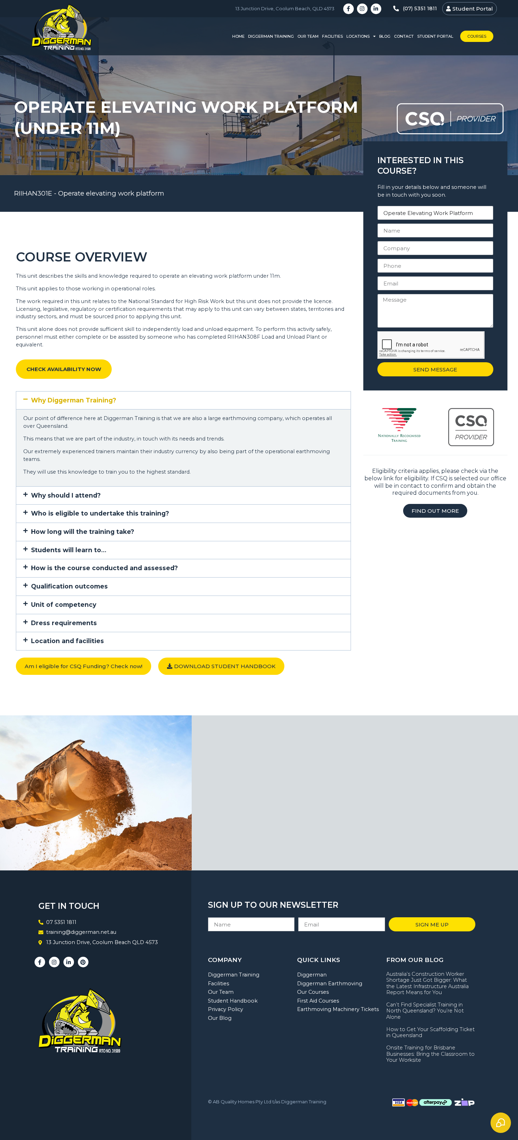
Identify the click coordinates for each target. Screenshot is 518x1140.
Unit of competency (63, 604)
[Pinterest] (83, 962)
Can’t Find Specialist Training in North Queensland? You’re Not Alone (425, 1011)
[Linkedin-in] (376, 9)
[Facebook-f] (348, 9)
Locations (358, 36)
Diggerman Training (271, 36)
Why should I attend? (66, 495)
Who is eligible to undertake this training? (100, 513)
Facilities (332, 36)
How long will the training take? (82, 531)
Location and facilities (67, 641)
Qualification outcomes (69, 586)
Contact (404, 36)
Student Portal (435, 36)
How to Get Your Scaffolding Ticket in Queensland (430, 1032)
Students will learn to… (68, 550)
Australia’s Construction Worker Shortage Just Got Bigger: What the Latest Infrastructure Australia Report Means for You (427, 983)
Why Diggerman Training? (73, 400)
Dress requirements (64, 623)
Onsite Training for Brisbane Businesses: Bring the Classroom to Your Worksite (430, 1054)
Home (238, 36)
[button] (183, 400)
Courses (476, 36)
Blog (384, 36)
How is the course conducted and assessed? (104, 568)
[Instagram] (362, 9)
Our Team (308, 36)
